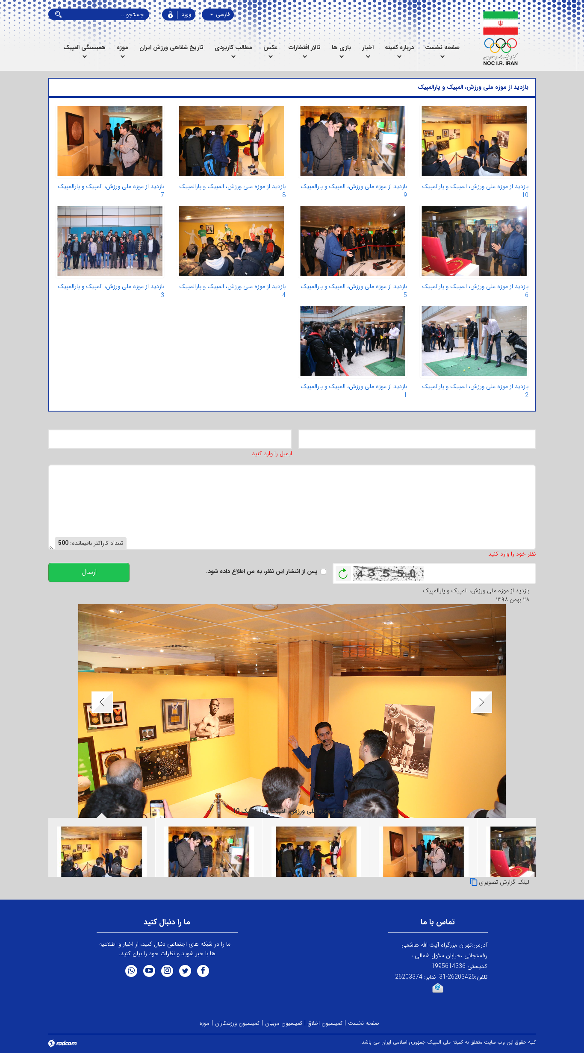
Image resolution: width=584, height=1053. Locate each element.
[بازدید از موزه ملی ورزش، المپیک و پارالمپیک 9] (352, 141)
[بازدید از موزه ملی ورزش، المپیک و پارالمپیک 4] (231, 241)
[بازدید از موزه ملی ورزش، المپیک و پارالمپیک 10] (474, 141)
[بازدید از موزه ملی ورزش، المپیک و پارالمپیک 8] (231, 141)
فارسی (222, 14)
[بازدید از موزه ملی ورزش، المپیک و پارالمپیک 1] (352, 341)
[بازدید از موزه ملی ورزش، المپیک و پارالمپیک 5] (352, 241)
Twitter (185, 971)
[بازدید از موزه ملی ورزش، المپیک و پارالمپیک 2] (474, 341)
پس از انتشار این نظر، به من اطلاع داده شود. (262, 571)
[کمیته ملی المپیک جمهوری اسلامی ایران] (500, 38)
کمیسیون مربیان (283, 1023)
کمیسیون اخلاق (325, 1023)
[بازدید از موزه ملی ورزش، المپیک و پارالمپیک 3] (110, 241)
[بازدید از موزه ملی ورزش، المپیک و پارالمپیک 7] (110, 141)
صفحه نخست (363, 1023)
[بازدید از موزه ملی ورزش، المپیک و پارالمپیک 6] (474, 241)
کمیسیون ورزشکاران (237, 1023)
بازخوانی (343, 571)
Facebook (203, 971)
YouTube (149, 971)
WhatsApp (131, 971)
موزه (204, 1023)
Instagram (167, 971)
